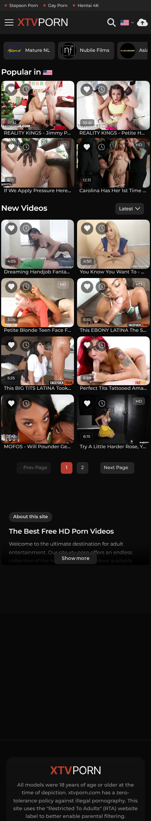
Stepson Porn (23, 5)
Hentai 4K (88, 5)
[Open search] (111, 22)
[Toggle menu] (9, 22)
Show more (75, 558)
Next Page (116, 468)
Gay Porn (57, 5)
